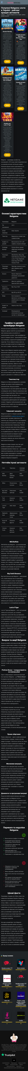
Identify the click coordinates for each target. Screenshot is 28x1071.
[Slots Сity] (7, 999)
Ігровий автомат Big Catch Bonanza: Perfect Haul (20, 37)
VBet (7, 1020)
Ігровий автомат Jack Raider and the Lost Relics (7, 79)
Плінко (6, 1064)
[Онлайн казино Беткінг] (7, 982)
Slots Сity (6, 1000)
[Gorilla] (21, 1018)
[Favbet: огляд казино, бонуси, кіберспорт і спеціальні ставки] (21, 999)
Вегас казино (21, 968)
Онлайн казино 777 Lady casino (21, 984)
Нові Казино (14, 1062)
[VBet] (7, 1018)
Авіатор (21, 1064)
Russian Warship (7, 31)
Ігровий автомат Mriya (20, 83)
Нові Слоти (18, 1066)
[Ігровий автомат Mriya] (21, 79)
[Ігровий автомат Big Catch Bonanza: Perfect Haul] (21, 32)
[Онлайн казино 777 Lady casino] (21, 978)
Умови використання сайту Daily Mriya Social (14, 1067)
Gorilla (21, 1020)
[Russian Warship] (7, 29)
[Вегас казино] (21, 966)
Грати (7, 61)
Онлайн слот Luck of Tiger (7, 124)
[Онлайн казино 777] (7, 966)
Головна (3, 14)
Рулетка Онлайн (14, 1064)
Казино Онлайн (22, 1062)
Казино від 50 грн (11, 1066)
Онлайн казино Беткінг (7, 984)
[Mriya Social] (14, 2)
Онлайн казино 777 (7, 968)
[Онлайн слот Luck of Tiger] (7, 121)
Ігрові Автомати (5, 1062)
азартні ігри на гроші (18, 416)
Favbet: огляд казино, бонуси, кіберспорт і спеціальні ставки (21, 1003)
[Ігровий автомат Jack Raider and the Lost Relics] (7, 75)
